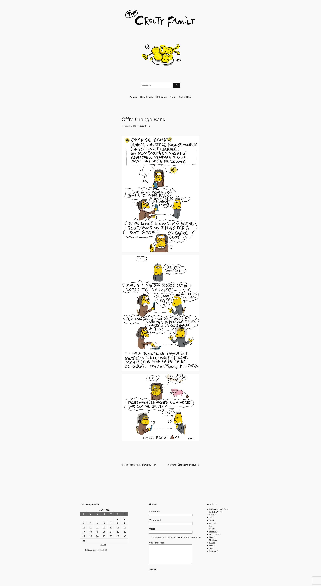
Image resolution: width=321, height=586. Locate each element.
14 (111, 527)
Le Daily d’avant (215, 512)
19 (97, 532)
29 (117, 536)
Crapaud (212, 523)
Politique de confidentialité (96, 550)
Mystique (213, 540)
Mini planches (214, 534)
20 (104, 532)
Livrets (212, 529)
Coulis (211, 520)
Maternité (213, 531)
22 (117, 532)
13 (104, 527)
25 (90, 536)
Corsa (211, 517)
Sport (211, 548)
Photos (212, 545)
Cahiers (212, 515)
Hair (210, 526)
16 (125, 527)
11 (91, 527)
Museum (212, 537)
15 (118, 527)
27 (104, 536)
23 (125, 532)
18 (90, 532)
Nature (212, 543)
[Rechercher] (176, 85)
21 (111, 532)
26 (97, 536)
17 (84, 532)
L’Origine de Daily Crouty (219, 509)
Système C (213, 551)
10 (84, 527)
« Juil (103, 544)
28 (111, 536)
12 (97, 527)
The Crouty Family (89, 504)
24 (83, 536)
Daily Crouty (145, 126)
